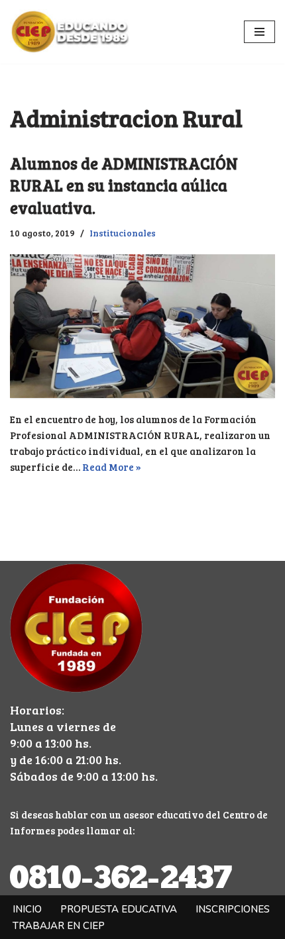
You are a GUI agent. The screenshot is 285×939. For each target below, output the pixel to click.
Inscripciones (233, 909)
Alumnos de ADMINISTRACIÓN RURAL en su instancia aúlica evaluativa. (124, 185)
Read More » (111, 466)
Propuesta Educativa (118, 909)
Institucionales (122, 232)
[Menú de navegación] (259, 32)
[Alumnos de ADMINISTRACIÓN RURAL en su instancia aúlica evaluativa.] (142, 326)
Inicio (27, 909)
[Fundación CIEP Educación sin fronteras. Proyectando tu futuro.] (69, 31)
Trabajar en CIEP (59, 925)
